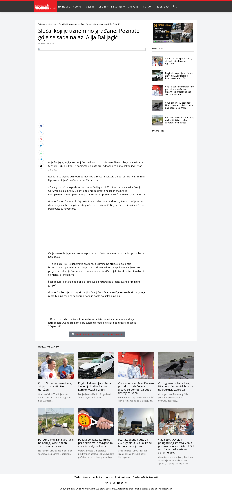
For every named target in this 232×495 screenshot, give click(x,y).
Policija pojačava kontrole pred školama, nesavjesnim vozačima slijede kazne (95, 443)
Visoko (78, 477)
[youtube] (118, 482)
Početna (41, 24)
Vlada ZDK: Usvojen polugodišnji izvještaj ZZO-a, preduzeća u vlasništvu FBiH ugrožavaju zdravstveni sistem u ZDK (176, 446)
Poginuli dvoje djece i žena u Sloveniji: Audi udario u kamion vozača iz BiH (179, 76)
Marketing (97, 477)
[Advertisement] (97, 142)
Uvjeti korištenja (122, 477)
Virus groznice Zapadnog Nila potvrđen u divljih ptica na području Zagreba (179, 105)
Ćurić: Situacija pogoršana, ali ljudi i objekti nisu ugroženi (178, 61)
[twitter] (110, 482)
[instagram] (114, 482)
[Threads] (125, 482)
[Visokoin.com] (46, 6)
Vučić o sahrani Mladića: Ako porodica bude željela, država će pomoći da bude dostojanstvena (179, 90)
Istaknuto (52, 24)
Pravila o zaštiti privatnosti (145, 477)
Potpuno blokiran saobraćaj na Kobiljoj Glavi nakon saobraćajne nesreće (179, 120)
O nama (86, 477)
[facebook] (107, 482)
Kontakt (109, 477)
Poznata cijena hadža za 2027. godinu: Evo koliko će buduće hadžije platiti (135, 443)
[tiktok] (122, 482)
